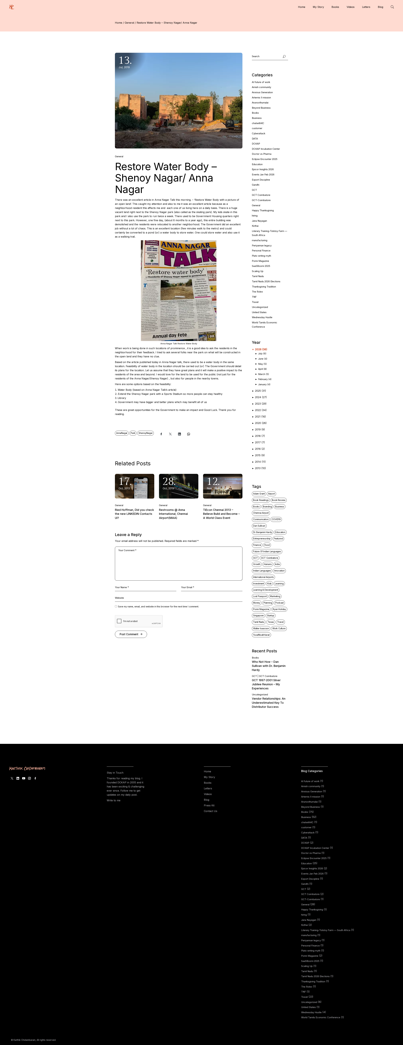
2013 (260, 468)
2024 (261, 397)
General (129, 22)
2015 (260, 455)
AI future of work (261, 82)
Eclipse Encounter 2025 (264, 159)
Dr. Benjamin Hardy (262, 532)
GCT (254, 189)
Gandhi (255, 184)
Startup (270, 615)
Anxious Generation (262, 92)
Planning (268, 602)
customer (257, 128)
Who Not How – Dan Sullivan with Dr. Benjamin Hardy (269, 666)
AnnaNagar (121, 433)
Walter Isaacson (261, 628)
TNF (254, 296)
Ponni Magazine (260, 260)
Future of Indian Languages (267, 551)
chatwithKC (258, 123)
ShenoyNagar (146, 433)
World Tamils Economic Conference (320, 1017)
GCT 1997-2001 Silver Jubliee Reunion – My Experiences (266, 684)
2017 (260, 442)
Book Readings (261, 500)
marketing (275, 596)
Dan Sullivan (259, 525)
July (262, 353)
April (262, 368)
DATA (255, 138)
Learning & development (265, 589)
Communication (260, 519)
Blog (206, 799)
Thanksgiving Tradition (264, 286)
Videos (208, 794)
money (256, 602)
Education (257, 164)
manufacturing (259, 240)
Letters (208, 788)
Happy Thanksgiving (263, 210)
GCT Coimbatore (261, 194)
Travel (255, 302)
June (262, 358)
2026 (261, 349)
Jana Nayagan (259, 220)
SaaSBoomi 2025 (261, 265)
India (277, 564)
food (267, 545)
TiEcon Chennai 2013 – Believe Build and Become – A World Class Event (221, 514)
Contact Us (210, 811)
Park (133, 433)
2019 (260, 429)
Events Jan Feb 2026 (263, 174)
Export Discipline (261, 179)
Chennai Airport (261, 512)
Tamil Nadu (258, 276)
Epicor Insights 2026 (263, 169)
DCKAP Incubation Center (266, 148)
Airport (271, 493)
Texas (271, 622)
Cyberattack (258, 133)
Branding (267, 506)
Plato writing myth (261, 255)
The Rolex (257, 291)
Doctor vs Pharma (261, 153)
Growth (256, 564)
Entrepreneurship (262, 538)
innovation (279, 570)
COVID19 (276, 519)
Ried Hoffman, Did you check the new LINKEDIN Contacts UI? (134, 514)
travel (280, 622)
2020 (261, 423)
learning (279, 583)
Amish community (261, 87)
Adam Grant (259, 493)
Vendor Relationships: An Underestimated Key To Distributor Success (268, 702)
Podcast (279, 602)
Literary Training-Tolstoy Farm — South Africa (325, 930)
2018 (260, 435)
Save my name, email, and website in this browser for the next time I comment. (158, 606)
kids (269, 583)
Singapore (258, 615)
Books (255, 112)
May (262, 363)
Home (207, 771)
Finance (257, 545)
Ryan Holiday (279, 609)
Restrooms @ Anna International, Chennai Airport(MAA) (173, 514)
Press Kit (209, 805)
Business (257, 117)
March (263, 374)
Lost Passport (260, 596)
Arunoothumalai (260, 102)
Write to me (113, 800)
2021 (260, 416)
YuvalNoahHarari (261, 634)
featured (278, 538)
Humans (268, 564)
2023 (261, 403)
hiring (255, 215)
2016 (260, 448)
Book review (278, 500)
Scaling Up (257, 271)
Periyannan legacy (262, 245)
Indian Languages (262, 570)
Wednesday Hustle (262, 317)
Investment (258, 583)
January (264, 384)
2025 (260, 390)
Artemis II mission (261, 97)
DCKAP (256, 143)
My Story (209, 777)
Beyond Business (261, 107)
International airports (263, 577)
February (265, 379)
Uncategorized (260, 307)
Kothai (255, 225)
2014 (260, 461)
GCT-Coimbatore (261, 200)
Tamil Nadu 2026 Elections (266, 281)
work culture (279, 628)
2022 (261, 410)
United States (259, 312)
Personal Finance (261, 250)
